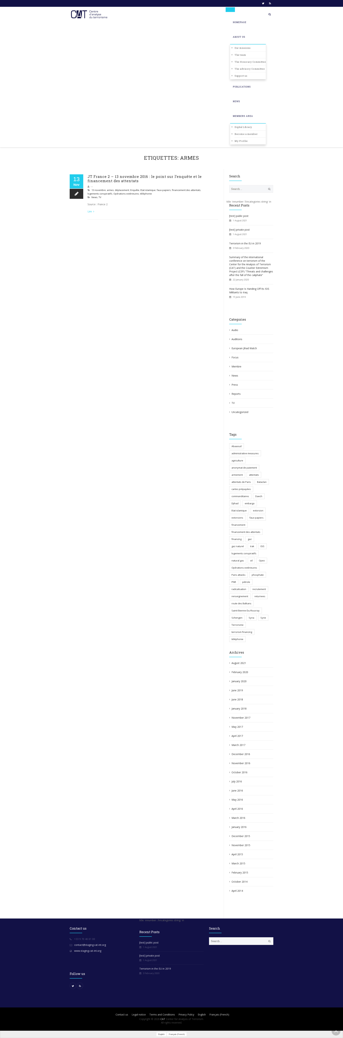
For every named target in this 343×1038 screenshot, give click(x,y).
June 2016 (237, 790)
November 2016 (241, 763)
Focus (235, 357)
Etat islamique (148, 190)
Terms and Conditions (162, 1014)
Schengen (237, 617)
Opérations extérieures (126, 193)
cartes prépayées (241, 489)
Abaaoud (237, 446)
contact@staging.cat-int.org (90, 945)
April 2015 (237, 854)
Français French (219, 1014)
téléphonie (146, 193)
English (202, 1014)
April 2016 (237, 808)
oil (251, 560)
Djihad (235, 503)
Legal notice (139, 1014)
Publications (242, 86)
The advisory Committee (250, 68)
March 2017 (238, 745)
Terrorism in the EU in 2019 (245, 243)
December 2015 (241, 836)
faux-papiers (164, 190)
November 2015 (241, 845)
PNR (234, 582)
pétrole (246, 582)
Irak (252, 546)
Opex (262, 560)
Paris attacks (238, 574)
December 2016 (241, 754)
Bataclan (262, 482)
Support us (241, 75)
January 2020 (239, 681)
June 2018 (237, 699)
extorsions (237, 517)
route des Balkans (241, 603)
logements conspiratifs (100, 193)
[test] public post (238, 216)
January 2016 (239, 827)
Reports (236, 393)
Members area (243, 115)
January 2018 (239, 708)
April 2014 (237, 890)
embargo (250, 503)
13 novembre (98, 190)
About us (239, 36)
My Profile (241, 141)
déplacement (122, 190)
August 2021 (239, 663)
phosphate (258, 574)
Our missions (242, 47)
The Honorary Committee (250, 61)
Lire (90, 211)
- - (92, 186)
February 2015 (240, 872)
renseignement (240, 596)
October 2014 (239, 881)
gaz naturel (238, 546)
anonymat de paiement (244, 467)
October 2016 (239, 772)
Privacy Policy (186, 1014)
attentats (254, 474)
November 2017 (241, 717)
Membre (236, 366)
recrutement (259, 589)
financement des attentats (186, 190)
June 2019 (237, 690)
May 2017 (237, 726)
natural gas (238, 560)
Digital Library (243, 127)
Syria (251, 617)
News (236, 101)
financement (238, 524)
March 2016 (238, 818)
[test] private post (239, 229)
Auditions (237, 339)
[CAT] (90, 14)
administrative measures (245, 453)
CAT (162, 1019)
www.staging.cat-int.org (87, 950)
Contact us (122, 1014)
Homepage (239, 22)
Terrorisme (237, 624)
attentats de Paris (241, 482)
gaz (250, 539)
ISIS (262, 546)
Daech (258, 496)
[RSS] (270, 3)
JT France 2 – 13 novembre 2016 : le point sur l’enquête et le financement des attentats (145, 178)
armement (237, 474)
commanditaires (240, 496)
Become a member (246, 134)
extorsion (258, 510)
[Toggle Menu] (230, 9)
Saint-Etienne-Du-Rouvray (246, 610)
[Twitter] (263, 3)
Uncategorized (240, 412)
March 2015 (238, 863)
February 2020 (240, 672)
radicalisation (239, 589)
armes (110, 190)
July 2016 (237, 781)
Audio (235, 330)
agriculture (237, 460)
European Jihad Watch (244, 348)
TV (100, 197)
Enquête (134, 190)
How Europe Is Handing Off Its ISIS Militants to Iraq (249, 290)
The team (240, 54)
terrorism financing (242, 632)
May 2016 (237, 799)
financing (237, 539)
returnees (259, 596)
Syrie (263, 617)
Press (235, 384)
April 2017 (237, 736)
